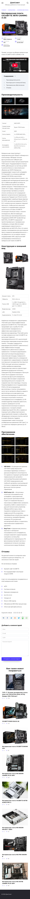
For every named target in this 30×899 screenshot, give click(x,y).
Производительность (13, 80)
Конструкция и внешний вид (16, 82)
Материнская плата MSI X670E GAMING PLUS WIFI (12, 882)
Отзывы (8, 87)
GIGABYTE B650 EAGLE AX (10, 721)
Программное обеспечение (15, 85)
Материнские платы (9, 32)
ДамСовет (15, 3)
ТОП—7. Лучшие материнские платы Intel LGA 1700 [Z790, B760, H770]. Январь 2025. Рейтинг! (15, 694)
